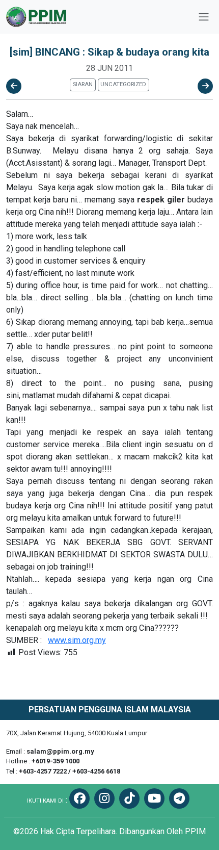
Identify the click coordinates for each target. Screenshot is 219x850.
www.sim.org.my (77, 640)
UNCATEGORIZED (123, 84)
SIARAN (83, 84)
